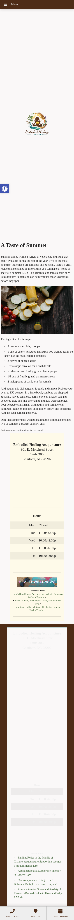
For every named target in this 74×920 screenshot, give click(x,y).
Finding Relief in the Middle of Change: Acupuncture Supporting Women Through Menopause (37, 861)
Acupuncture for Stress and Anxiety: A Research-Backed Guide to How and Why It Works (38, 893)
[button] (4, 188)
